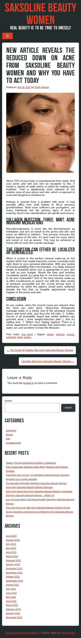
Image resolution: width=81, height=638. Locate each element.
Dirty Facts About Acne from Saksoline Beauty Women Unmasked (39, 491)
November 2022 (14, 572)
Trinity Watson (41, 87)
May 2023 (11, 548)
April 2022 (11, 601)
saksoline (11, 337)
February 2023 (13, 560)
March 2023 (12, 556)
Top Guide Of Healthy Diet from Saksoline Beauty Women (40, 350)
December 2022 (14, 568)
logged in (28, 382)
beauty (50, 334)
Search (8, 401)
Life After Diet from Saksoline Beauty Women (47, 361)
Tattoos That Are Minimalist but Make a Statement (31, 463)
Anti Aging (27, 334)
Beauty (9, 434)
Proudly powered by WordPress (22, 632)
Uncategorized (13, 443)
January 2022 (13, 613)
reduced (60, 334)
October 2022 (13, 576)
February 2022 (13, 609)
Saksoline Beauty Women (40, 14)
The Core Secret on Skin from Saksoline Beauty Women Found (38, 507)
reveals (70, 334)
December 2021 (14, 617)
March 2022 (12, 605)
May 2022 (11, 597)
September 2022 (14, 581)
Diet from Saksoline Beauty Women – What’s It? (30, 495)
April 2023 (11, 552)
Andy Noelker (68, 632)
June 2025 (11, 536)
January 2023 (13, 564)
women (27, 337)
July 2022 (11, 589)
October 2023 (13, 540)
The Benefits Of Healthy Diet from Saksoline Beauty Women (36, 483)
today (20, 337)
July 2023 (11, 544)
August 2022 (12, 585)
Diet (8, 438)
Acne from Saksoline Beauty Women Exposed (29, 487)
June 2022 (11, 593)
